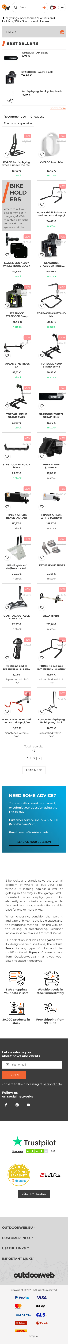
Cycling (12, 18)
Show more (58, 108)
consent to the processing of (32, 1084)
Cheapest (37, 116)
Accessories (28, 18)
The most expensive (18, 123)
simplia (33, 1336)
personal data (52, 1084)
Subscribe (14, 1075)
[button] (7, 154)
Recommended (15, 116)
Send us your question (34, 841)
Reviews (17, 1151)
